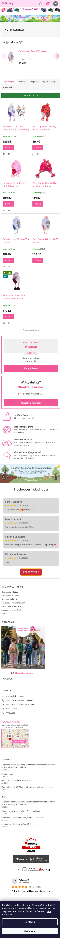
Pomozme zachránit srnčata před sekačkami (20, 811)
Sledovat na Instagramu (25, 673)
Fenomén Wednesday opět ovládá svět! (18, 824)
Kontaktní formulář (31, 402)
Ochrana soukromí (9, 599)
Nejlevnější (23, 81)
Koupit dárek (31, 368)
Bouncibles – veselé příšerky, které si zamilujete (22, 817)
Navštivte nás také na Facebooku (20, 704)
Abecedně (7, 87)
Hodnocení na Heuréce (11, 606)
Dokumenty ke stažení (11, 610)
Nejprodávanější (49, 81)
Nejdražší (35, 81)
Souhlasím (29, 931)
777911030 (10, 713)
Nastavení (30, 921)
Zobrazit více (31, 572)
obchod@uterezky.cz (15, 696)
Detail (8, 147)
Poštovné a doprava (10, 595)
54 (4, 154)
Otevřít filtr (31, 95)
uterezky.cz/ (11, 708)
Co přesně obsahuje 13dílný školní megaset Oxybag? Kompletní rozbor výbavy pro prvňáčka (28, 766)
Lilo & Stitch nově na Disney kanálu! (16, 780)
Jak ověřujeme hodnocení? (13, 602)
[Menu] (55, 3)
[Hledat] (40, 3)
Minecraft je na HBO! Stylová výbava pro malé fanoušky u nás (27, 787)
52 (9, 154)
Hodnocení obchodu (31, 489)
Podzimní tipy (7, 774)
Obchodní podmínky (10, 592)
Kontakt (4, 613)
